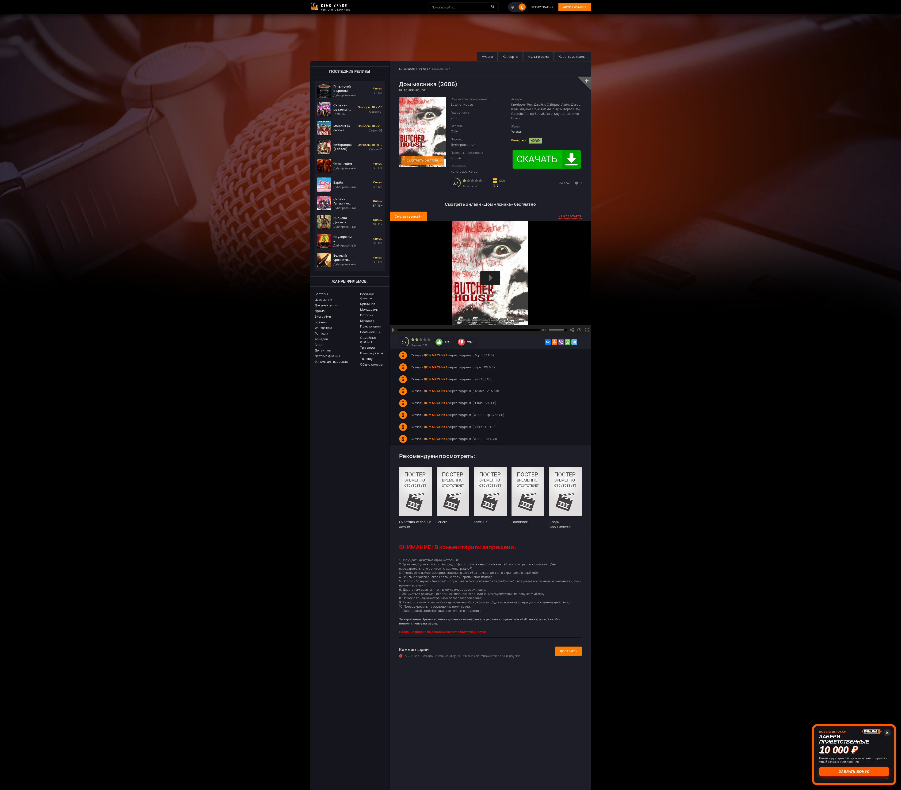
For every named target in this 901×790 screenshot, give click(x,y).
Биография (323, 316)
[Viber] (561, 342)
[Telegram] (574, 342)
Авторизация (575, 7)
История (366, 315)
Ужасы (423, 69)
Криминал (367, 304)
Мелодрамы (369, 309)
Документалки (325, 305)
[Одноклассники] (554, 342)
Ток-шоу (366, 359)
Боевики (321, 322)
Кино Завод (407, 69)
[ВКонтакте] (548, 342)
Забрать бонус (854, 772)
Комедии (321, 339)
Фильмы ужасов (371, 353)
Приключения (370, 326)
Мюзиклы (367, 321)
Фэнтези (321, 333)
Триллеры (367, 347)
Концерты (510, 56)
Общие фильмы (371, 364)
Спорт (319, 345)
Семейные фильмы (368, 339)
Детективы (323, 350)
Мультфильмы (538, 56)
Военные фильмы (367, 296)
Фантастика (323, 328)
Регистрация (542, 7)
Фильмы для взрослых (331, 361)
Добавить (568, 651)
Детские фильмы (327, 356)
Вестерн (321, 294)
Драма (320, 311)
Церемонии (323, 299)
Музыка (487, 56)
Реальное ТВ (370, 332)
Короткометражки (572, 56)
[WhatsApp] (567, 342)
